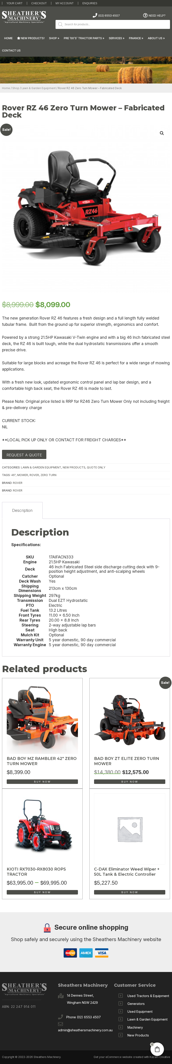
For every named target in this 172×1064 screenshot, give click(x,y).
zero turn (48, 475)
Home (8, 38)
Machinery (135, 1027)
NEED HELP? (157, 15)
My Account (64, 3)
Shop (53, 38)
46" (13, 475)
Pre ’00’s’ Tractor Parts (83, 38)
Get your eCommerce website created (118, 1057)
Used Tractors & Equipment (148, 996)
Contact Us (11, 50)
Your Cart (14, 3)
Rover (17, 483)
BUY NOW (42, 781)
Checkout (39, 3)
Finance (135, 38)
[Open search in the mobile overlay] (113, 24)
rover (34, 475)
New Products (74, 467)
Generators (136, 1004)
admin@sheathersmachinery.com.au (85, 1030)
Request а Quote (24, 455)
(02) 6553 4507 (109, 15)
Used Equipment (140, 1011)
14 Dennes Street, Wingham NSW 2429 (82, 998)
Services (115, 38)
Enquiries (89, 3)
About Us (155, 38)
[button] (162, 133)
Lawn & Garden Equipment (39, 88)
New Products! (32, 38)
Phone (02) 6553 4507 (83, 1017)
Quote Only (96, 467)
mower (22, 475)
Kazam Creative (160, 1057)
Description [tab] (22, 510)
